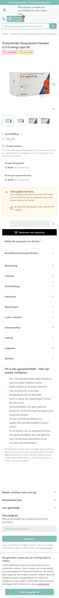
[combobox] (26, 26)
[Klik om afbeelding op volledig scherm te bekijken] (29, 84)
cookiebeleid (42, 583)
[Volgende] (53, 84)
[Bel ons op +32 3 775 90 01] (3, 18)
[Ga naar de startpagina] (32, 10)
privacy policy (46, 547)
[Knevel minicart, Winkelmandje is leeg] (10, 18)
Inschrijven (29, 538)
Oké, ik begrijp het (29, 592)
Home (5, 33)
